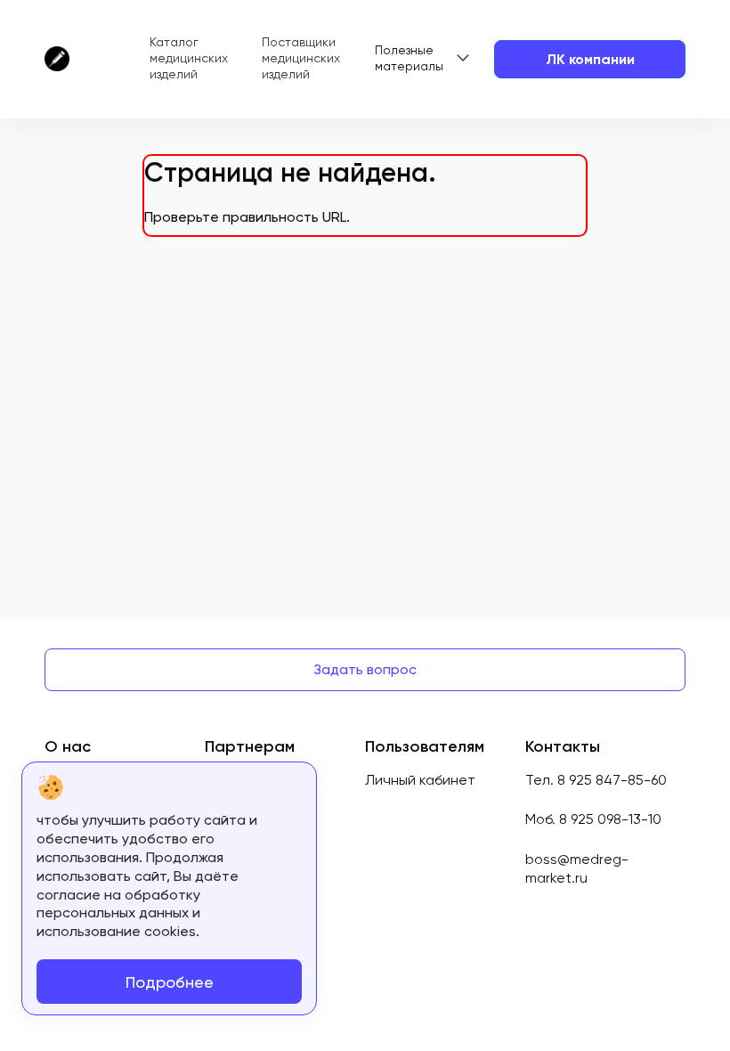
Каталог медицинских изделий (189, 58)
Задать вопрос (365, 669)
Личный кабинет (420, 779)
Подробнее (170, 982)
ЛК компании (590, 59)
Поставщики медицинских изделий (301, 58)
